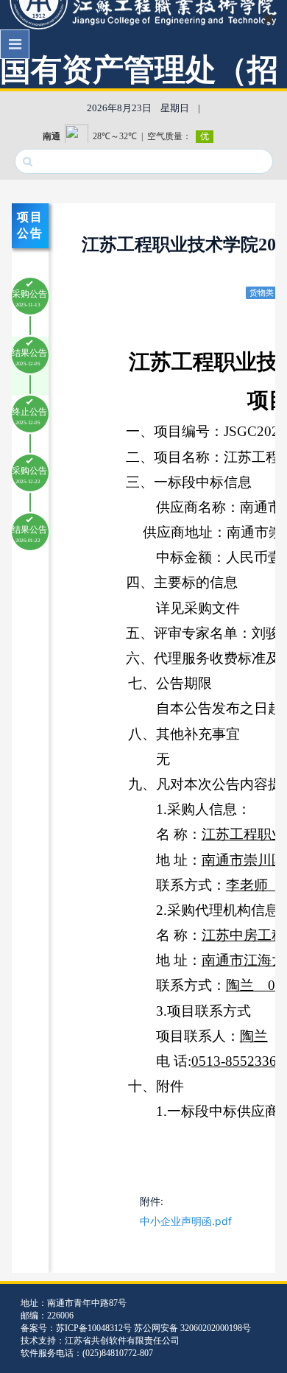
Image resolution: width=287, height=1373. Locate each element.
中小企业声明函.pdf (186, 1221)
